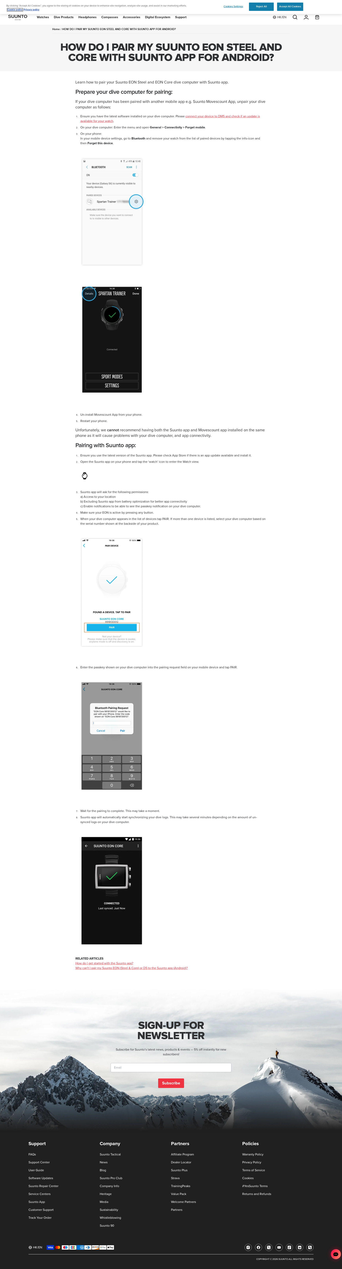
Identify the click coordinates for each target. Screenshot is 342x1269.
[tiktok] (289, 1247)
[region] (171, 7)
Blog (103, 1170)
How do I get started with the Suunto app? (104, 963)
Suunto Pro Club (111, 1178)
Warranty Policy (252, 1154)
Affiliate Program (182, 1154)
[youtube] (279, 1247)
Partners (176, 1209)
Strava (175, 1178)
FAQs (32, 1154)
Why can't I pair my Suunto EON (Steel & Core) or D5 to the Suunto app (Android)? (131, 968)
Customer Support (41, 1209)
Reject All (261, 6)
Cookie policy (15, 10)
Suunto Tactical (110, 1154)
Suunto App (36, 1202)
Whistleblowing (110, 1217)
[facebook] (258, 1247)
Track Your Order (39, 1217)
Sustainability (109, 1209)
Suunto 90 (107, 1225)
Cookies (248, 1178)
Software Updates (40, 1178)
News (103, 1162)
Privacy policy (31, 10)
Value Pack (178, 1194)
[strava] (310, 1247)
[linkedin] (299, 1247)
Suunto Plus (179, 1170)
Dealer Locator (181, 1162)
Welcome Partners (183, 1202)
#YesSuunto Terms (255, 1186)
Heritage (106, 1194)
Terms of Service (253, 1170)
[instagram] (248, 1247)
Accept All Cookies (290, 6)
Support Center (39, 1162)
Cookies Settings (233, 6)
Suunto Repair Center (43, 1186)
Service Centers (39, 1194)
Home (56, 29)
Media (104, 1202)
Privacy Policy (251, 1162)
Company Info (109, 1186)
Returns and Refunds (256, 1194)
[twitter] (268, 1247)
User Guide (36, 1170)
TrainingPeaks (180, 1186)
